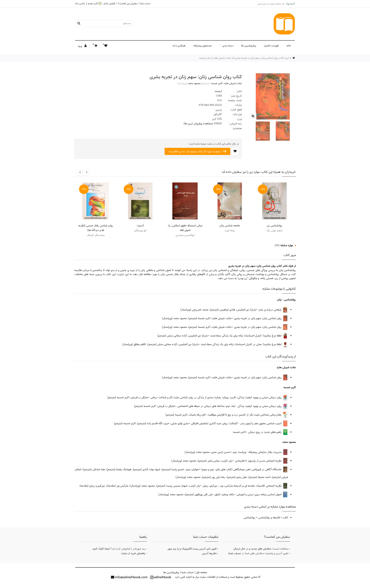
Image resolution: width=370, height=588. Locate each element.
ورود (80, 46)
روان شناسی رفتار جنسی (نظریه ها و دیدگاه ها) (95, 228)
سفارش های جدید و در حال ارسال (252, 548)
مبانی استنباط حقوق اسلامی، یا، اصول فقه (185, 228)
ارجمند (218, 91)
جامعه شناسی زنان (229, 225)
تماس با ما (80, 3)
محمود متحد (194, 83)
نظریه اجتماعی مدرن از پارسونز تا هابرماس (258, 460)
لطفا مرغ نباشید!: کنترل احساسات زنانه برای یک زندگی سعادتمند (246, 335)
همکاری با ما (179, 45)
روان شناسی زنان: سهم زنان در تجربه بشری (258, 318)
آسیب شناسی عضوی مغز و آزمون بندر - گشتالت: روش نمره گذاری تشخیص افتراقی (236, 423)
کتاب (285, 517)
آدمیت (140, 225)
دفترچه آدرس (209, 553)
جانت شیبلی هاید (233, 83)
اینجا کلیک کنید (101, 548)
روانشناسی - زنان (286, 299)
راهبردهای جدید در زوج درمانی (265, 432)
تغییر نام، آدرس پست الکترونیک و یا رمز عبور (192, 548)
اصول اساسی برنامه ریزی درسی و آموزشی (259, 494)
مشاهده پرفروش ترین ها (198, 123)
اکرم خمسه (216, 83)
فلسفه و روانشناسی (269, 517)
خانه (288, 45)
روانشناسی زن (274, 225)
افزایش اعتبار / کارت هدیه (101, 3)
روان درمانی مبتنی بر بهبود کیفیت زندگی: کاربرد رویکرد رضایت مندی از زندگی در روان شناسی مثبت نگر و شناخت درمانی (216, 397)
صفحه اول (201, 572)
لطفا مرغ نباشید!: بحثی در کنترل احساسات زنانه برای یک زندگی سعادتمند (241, 344)
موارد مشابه (286, 245)
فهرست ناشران (271, 45)
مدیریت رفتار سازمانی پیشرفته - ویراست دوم (257, 452)
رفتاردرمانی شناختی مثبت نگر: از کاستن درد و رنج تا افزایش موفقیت (245, 414)
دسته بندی (227, 45)
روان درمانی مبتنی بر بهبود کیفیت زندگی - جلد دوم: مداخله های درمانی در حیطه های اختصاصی (229, 406)
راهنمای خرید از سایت (133, 553)
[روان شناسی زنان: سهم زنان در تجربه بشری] (253, 116)
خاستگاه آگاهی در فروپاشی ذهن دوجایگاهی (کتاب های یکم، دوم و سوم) (241, 469)
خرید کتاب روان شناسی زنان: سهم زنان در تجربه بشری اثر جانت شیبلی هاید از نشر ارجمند (244, 58)
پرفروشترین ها (248, 45)
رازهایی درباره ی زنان (270, 309)
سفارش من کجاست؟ (127, 3)
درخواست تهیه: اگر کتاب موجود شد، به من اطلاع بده (195, 151)
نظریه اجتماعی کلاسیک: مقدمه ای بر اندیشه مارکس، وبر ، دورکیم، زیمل (242, 485)
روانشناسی (249, 517)
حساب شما (145, 3)
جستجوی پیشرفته (202, 45)
